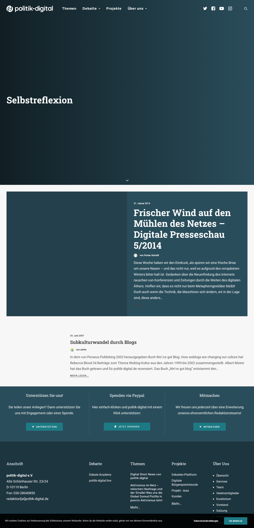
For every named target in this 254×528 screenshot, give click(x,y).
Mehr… (135, 507)
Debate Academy (100, 474)
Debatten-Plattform (184, 474)
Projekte (113, 8)
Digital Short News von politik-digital (145, 476)
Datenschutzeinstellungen (206, 521)
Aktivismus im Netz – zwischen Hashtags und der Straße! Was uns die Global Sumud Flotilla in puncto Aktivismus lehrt (146, 492)
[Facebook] (214, 8)
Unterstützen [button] (46, 426)
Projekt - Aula (180, 490)
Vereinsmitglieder (227, 493)
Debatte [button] (90, 8)
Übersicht (222, 475)
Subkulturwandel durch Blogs (103, 342)
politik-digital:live (100, 480)
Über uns (136, 8)
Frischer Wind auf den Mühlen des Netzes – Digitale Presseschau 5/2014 (182, 229)
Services (221, 481)
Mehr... (138, 304)
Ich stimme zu (235, 521)
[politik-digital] (30, 9)
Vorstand (222, 505)
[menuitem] (69, 8)
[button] (245, 8)
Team (220, 487)
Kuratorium (223, 499)
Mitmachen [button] (212, 426)
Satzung (221, 510)
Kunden (177, 496)
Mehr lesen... (79, 375)
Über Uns (221, 463)
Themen (69, 8)
